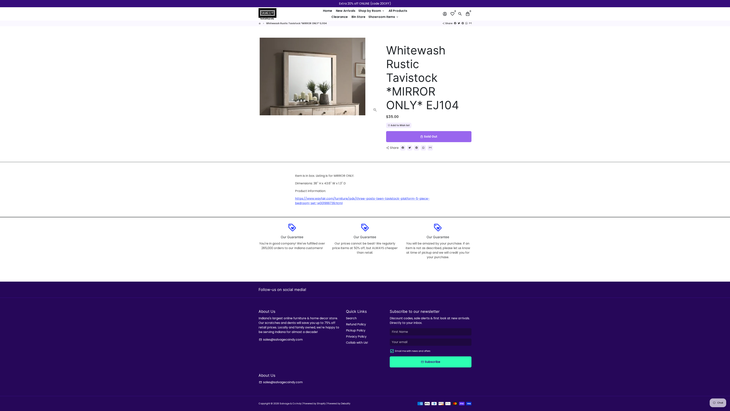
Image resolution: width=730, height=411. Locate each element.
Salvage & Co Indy (291, 403)
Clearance (339, 17)
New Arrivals (345, 11)
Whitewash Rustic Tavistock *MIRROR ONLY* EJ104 (296, 23)
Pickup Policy (355, 330)
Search (351, 318)
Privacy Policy (356, 336)
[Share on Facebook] (455, 23)
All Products (398, 11)
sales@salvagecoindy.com (281, 339)
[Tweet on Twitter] (459, 23)
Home (327, 11)
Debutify (345, 403)
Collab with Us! (357, 342)
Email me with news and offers (412, 351)
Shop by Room (371, 11)
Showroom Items (383, 17)
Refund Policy (356, 324)
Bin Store (358, 17)
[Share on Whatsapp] (466, 23)
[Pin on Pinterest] (463, 23)
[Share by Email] (470, 23)
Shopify (321, 403)
